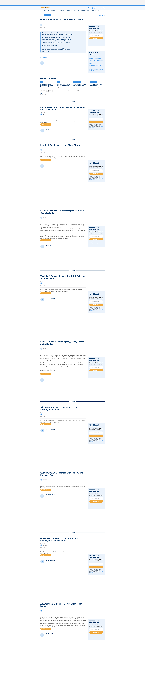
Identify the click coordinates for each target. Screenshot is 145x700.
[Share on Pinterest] (102, 15)
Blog (99, 10)
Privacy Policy (92, 43)
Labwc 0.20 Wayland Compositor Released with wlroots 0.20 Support (96, 62)
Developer (69, 10)
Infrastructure (61, 10)
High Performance (85, 10)
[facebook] (88, 8)
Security (76, 10)
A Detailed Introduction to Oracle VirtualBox (96, 85)
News (45, 10)
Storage (94, 10)
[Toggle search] (104, 8)
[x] (92, 8)
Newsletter (99, 7)
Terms (102, 42)
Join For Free (96, 38)
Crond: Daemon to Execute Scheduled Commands (79, 85)
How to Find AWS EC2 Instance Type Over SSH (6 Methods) (64, 85)
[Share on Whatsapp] (104, 15)
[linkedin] (90, 8)
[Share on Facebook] (99, 15)
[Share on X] (100, 15)
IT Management (51, 10)
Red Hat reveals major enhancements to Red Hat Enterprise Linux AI (46, 85)
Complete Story (44, 57)
